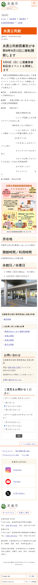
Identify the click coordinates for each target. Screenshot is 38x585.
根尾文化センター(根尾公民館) (17, 331)
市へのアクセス (8, 513)
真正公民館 (9, 344)
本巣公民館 (9, 336)
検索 (33, 576)
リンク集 (25, 455)
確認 (19, 436)
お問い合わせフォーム (12, 380)
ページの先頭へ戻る (28, 444)
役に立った (10, 402)
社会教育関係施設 (7, 23)
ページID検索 (32, 582)
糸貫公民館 (9, 340)
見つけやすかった (13, 422)
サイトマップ (7, 451)
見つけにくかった (13, 429)
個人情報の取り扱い (23, 451)
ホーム (3, 19)
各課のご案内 (24, 513)
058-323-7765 (14, 367)
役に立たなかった (13, 409)
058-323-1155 (11, 525)
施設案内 (22, 19)
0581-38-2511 (11, 536)
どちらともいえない (14, 406)
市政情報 (12, 19)
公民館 (20, 23)
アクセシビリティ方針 (11, 455)
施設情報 (7, 319)
